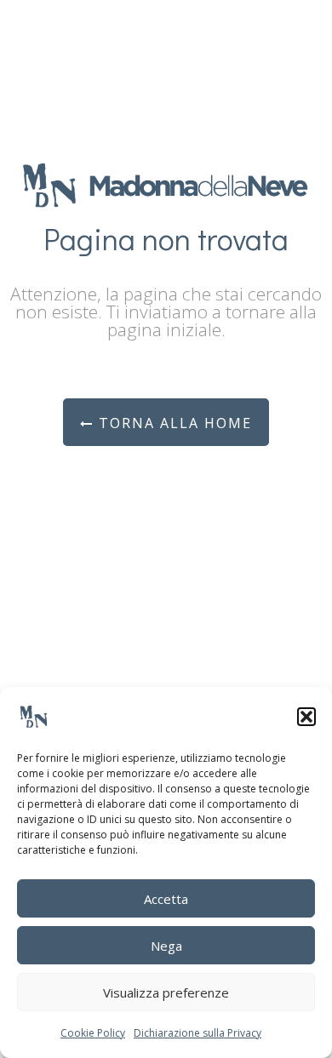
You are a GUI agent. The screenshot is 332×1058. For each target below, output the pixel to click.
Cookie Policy (92, 1033)
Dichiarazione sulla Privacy (197, 1033)
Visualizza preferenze (166, 992)
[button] (306, 716)
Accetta (166, 898)
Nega (166, 945)
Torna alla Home (173, 423)
